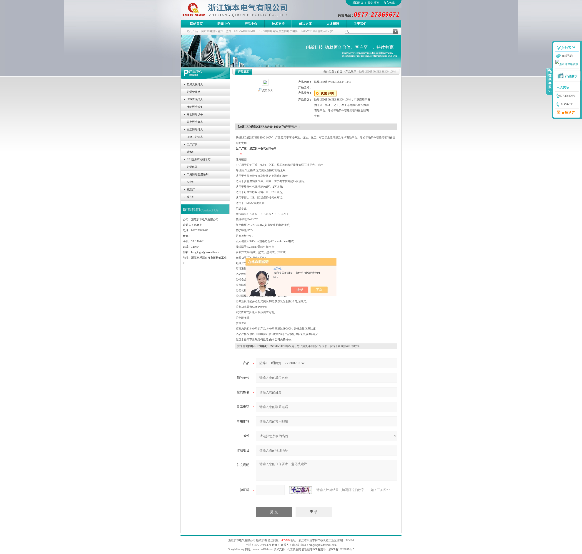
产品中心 (251, 23)
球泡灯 (191, 152)
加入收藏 (389, 2)
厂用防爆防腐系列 (197, 174)
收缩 (549, 81)
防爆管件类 (193, 91)
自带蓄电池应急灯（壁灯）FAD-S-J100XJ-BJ (228, 31)
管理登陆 (307, 549)
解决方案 (305, 23)
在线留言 (564, 112)
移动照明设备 (195, 106)
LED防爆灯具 (195, 99)
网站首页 (196, 23)
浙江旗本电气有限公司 (243, 10)
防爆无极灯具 (195, 84)
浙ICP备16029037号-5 (341, 549)
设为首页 (373, 2)
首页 (339, 71)
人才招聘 (332, 23)
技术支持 (278, 23)
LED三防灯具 (195, 136)
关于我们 (360, 23)
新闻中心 (223, 23)
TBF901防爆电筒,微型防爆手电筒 (278, 31)
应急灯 (191, 182)
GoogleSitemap (236, 549)
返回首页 (357, 2)
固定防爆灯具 (195, 129)
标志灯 (191, 189)
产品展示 (350, 71)
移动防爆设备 (195, 114)
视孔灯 (191, 197)
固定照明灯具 (195, 121)
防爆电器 (192, 167)
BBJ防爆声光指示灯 (199, 159)
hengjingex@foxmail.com (322, 544)
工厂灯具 (192, 144)
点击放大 (267, 90)
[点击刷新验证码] (300, 490)
